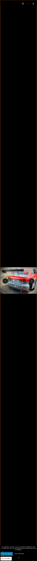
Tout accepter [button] (7, 554)
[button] (2, 558)
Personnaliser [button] (6, 558)
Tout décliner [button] (19, 554)
